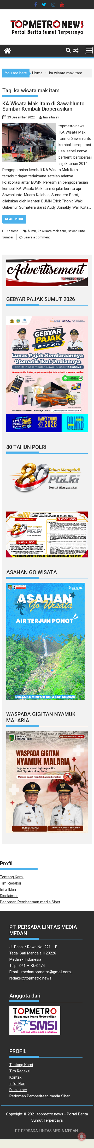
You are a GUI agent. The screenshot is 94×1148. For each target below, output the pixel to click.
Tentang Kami (12, 877)
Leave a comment (37, 237)
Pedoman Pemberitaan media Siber (30, 902)
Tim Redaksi (10, 883)
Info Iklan (8, 889)
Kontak (15, 1077)
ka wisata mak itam (52, 231)
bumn (32, 231)
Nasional (13, 231)
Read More (14, 219)
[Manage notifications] (82, 1136)
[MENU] (89, 50)
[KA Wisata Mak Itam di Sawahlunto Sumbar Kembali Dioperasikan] (29, 126)
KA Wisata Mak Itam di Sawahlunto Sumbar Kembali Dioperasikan (43, 106)
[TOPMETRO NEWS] (7, 50)
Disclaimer (9, 895)
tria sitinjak (51, 117)
